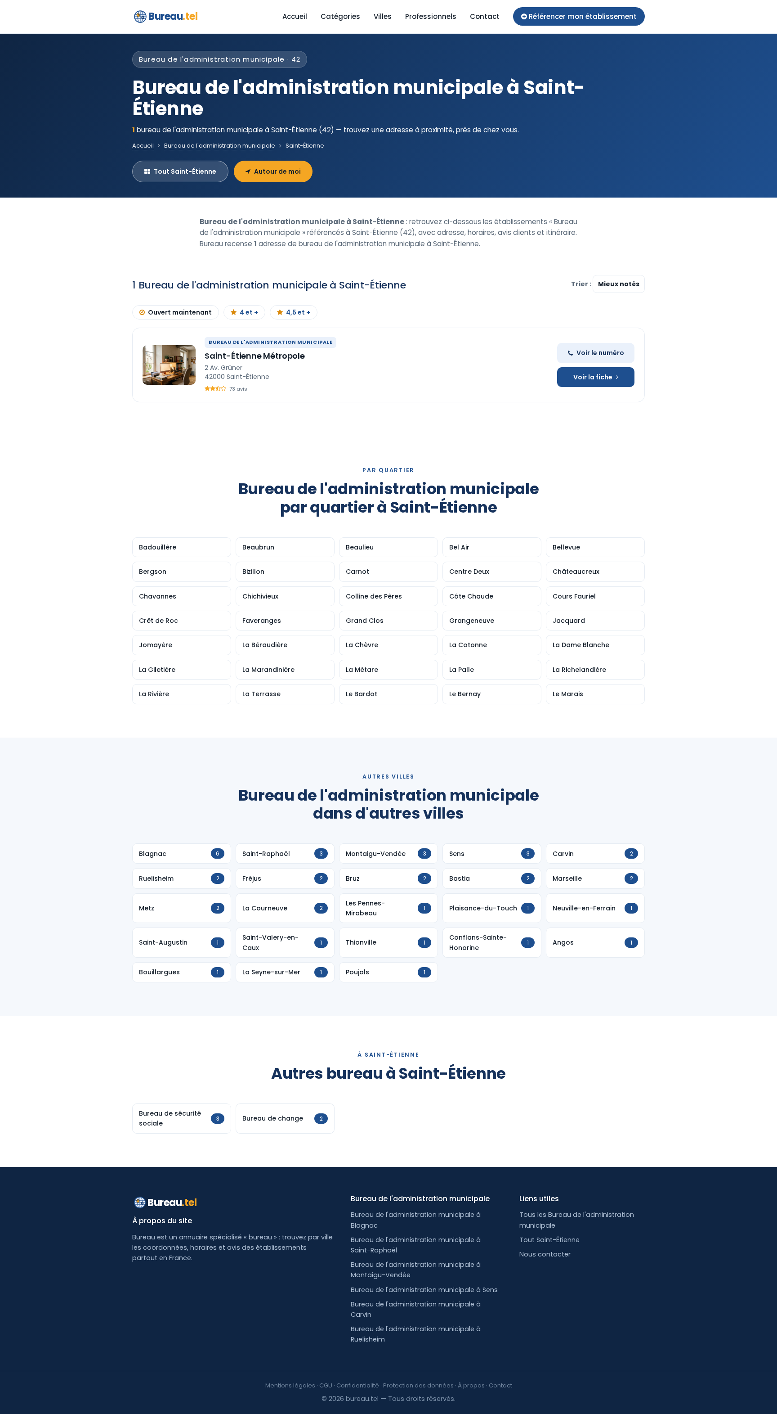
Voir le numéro (600, 352)
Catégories (340, 16)
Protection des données (418, 1385)
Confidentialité (357, 1385)
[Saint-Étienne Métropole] (169, 365)
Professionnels (430, 16)
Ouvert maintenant (180, 312)
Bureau (173, 16)
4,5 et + (298, 312)
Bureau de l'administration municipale (219, 145)
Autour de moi (277, 171)
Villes (383, 16)
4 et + (249, 312)
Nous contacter (545, 1254)
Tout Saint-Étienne (185, 171)
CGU (325, 1385)
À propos (471, 1385)
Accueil (294, 16)
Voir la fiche (592, 377)
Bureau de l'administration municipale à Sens (424, 1289)
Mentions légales (290, 1385)
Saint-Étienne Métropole (255, 355)
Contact (485, 16)
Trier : (582, 283)
